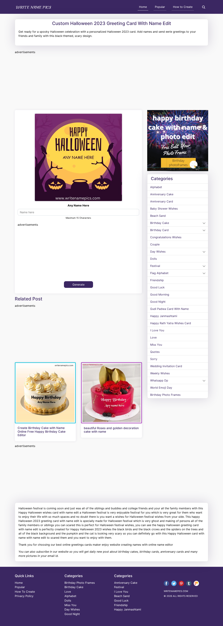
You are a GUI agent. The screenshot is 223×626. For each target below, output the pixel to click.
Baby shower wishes (164, 208)
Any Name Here (78, 205)
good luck (157, 287)
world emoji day (161, 387)
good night (158, 301)
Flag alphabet (159, 273)
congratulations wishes (165, 237)
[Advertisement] (111, 81)
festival (155, 266)
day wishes (158, 251)
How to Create (183, 7)
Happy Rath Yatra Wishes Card (170, 323)
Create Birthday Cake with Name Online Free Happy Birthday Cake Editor (42, 431)
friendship (157, 280)
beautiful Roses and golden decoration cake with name (111, 429)
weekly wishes (160, 373)
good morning (159, 294)
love (153, 337)
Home (143, 7)
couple (155, 244)
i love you (157, 330)
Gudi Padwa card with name (169, 309)
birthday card (159, 230)
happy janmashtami (163, 316)
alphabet (156, 187)
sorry (153, 359)
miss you (156, 344)
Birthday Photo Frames (165, 394)
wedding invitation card (166, 366)
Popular (160, 7)
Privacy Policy (24, 596)
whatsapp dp (159, 380)
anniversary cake (161, 194)
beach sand (158, 215)
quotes (155, 352)
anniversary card (161, 201)
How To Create (25, 591)
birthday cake (159, 223)
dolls (153, 258)
